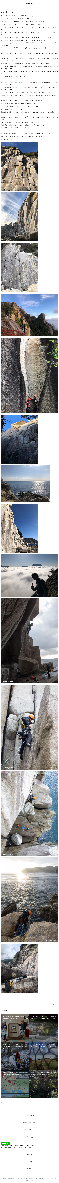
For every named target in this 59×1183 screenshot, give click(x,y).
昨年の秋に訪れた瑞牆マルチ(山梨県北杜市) (13, 82)
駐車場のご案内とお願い (29, 1122)
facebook (29, 1154)
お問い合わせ (29, 1137)
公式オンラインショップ (29, 1130)
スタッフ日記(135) (4, 995)
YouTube (29, 1169)
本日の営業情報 (29, 1115)
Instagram (29, 1161)
